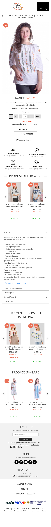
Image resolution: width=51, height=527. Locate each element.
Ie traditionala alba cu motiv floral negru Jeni (14, 205)
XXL (31, 116)
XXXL (38, 116)
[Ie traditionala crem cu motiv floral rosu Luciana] (13, 334)
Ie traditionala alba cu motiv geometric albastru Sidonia (36, 205)
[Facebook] (16, 462)
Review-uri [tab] (8, 301)
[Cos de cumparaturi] (41, 9)
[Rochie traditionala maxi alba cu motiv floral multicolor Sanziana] (13, 389)
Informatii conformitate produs (15, 283)
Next (47, 60)
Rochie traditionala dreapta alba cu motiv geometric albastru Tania (37, 403)
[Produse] (41, 5)
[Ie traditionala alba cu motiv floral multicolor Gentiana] (37, 334)
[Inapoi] (2, 16)
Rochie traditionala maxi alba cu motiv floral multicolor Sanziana (13, 403)
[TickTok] (30, 462)
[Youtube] (25, 462)
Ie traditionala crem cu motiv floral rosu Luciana (13, 348)
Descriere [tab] (7, 232)
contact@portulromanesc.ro (26, 476)
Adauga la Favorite (24, 140)
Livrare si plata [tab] (9, 293)
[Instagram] (34, 462)
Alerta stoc (26, 129)
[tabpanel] (25, 58)
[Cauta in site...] (46, 9)
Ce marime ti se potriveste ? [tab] (13, 288)
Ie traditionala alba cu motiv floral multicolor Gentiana (37, 348)
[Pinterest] (21, 462)
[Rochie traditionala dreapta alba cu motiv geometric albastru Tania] (37, 389)
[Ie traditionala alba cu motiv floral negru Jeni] (14, 192)
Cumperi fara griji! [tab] (10, 297)
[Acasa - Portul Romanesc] (18, 6)
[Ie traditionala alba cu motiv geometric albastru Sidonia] (36, 192)
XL (25, 116)
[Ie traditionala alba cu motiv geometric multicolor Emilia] (25, 58)
